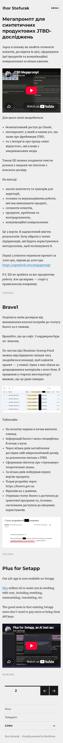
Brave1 (10, 307)
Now (8, 709)
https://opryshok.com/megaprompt (26, 265)
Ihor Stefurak (16, 8)
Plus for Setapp (21, 568)
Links (9, 725)
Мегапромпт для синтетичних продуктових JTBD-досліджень (26, 28)
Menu (55, 8)
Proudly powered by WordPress (38, 736)
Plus (5, 588)
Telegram (11, 717)
